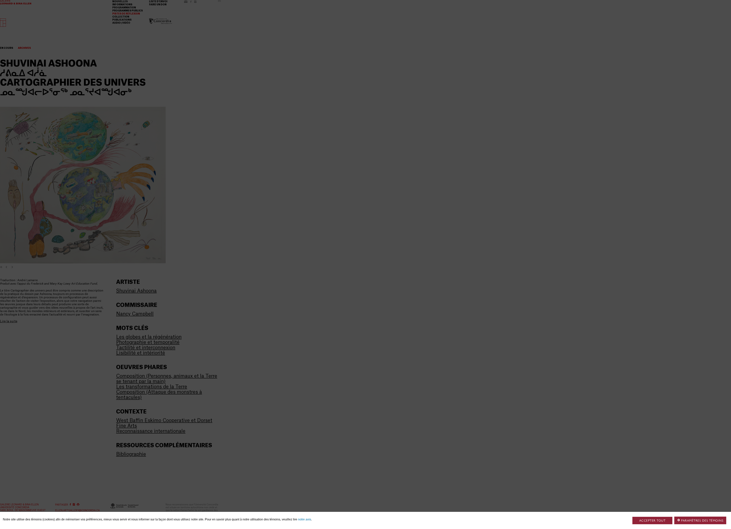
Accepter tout (652, 520)
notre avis (304, 519)
